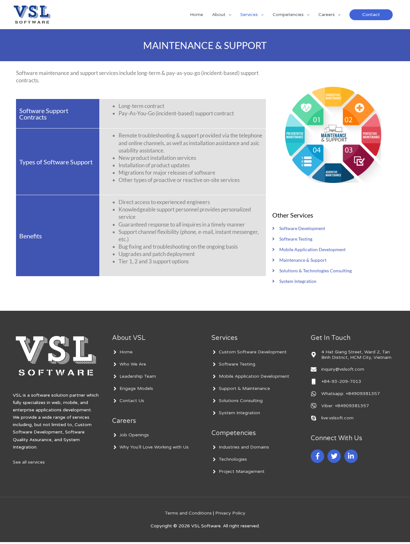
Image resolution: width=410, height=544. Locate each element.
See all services (29, 462)
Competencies (288, 14)
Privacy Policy (230, 513)
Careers (326, 14)
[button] (371, 14)
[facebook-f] (318, 456)
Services (249, 14)
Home (196, 14)
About (219, 14)
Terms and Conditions (188, 513)
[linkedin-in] (352, 456)
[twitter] (335, 456)
